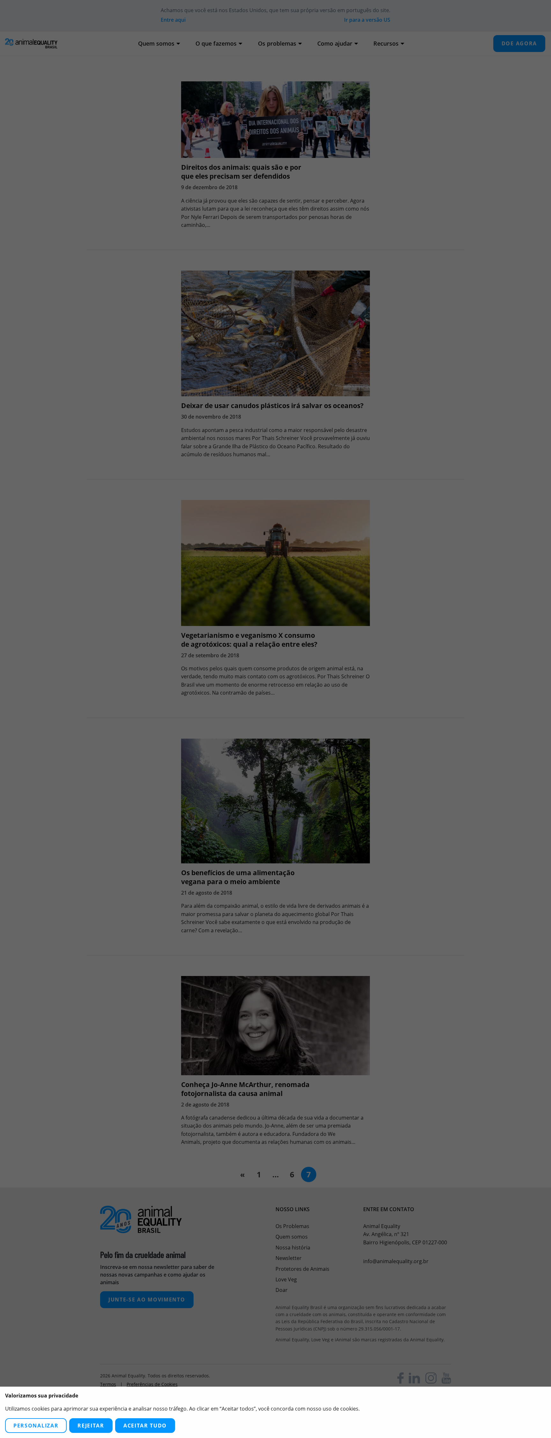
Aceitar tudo (145, 1425)
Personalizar (35, 1425)
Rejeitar (90, 1425)
